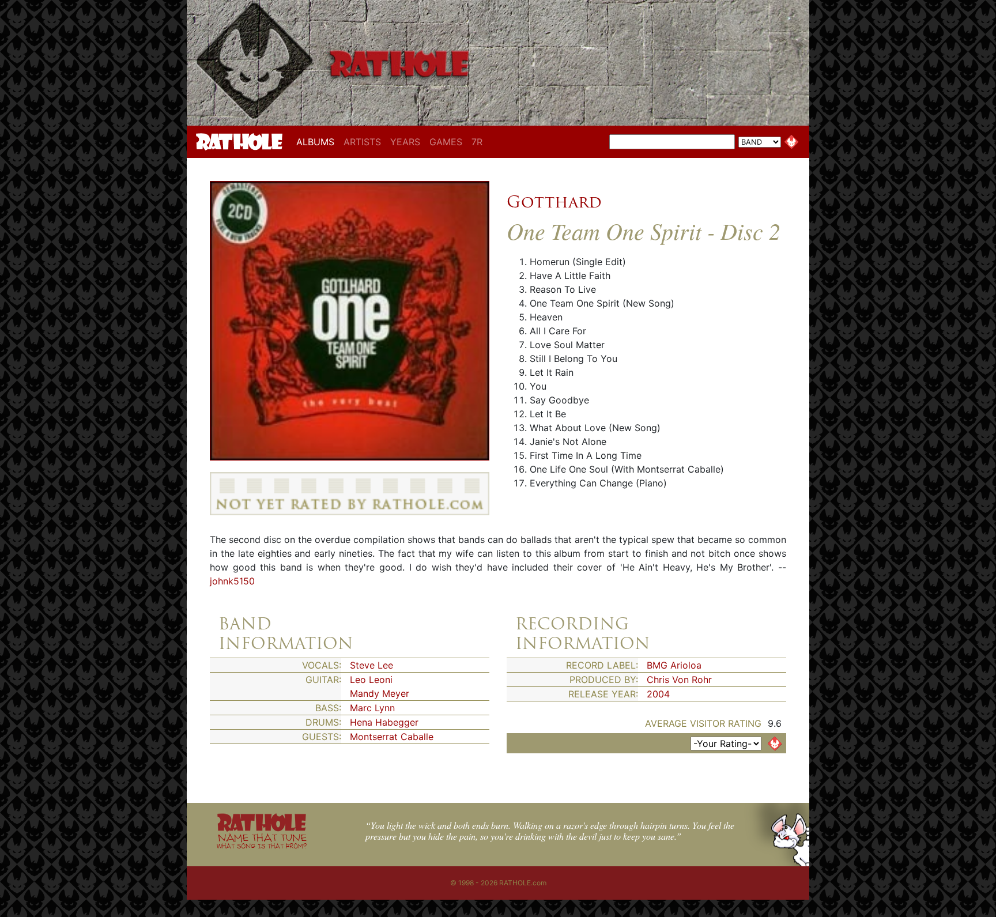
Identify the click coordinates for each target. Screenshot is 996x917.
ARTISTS (362, 142)
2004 (658, 694)
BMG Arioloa (674, 665)
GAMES (445, 142)
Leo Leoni (371, 679)
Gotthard (554, 201)
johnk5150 (232, 581)
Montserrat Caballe (391, 736)
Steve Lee (371, 665)
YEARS (405, 142)
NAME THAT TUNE (262, 841)
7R (476, 142)
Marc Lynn (372, 708)
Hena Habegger (384, 722)
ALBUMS (317, 141)
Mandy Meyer (379, 693)
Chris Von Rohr (679, 679)
